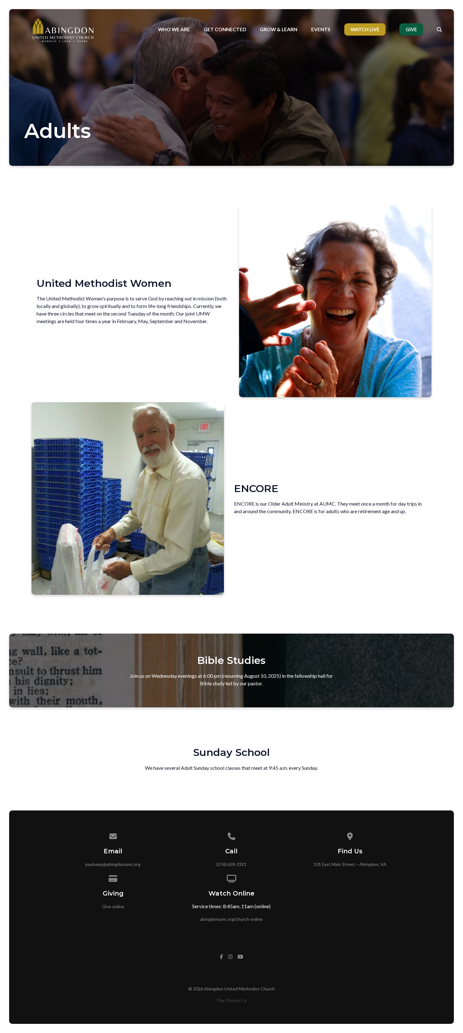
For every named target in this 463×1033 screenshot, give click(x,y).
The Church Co (231, 1000)
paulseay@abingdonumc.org (112, 864)
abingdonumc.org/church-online (231, 919)
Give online (113, 906)
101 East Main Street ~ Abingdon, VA (349, 864)
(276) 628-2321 (231, 864)
